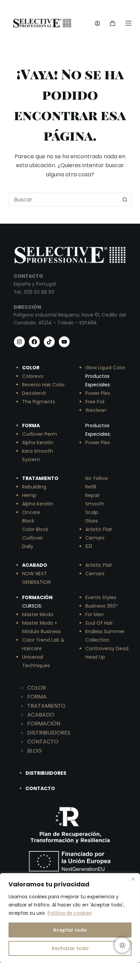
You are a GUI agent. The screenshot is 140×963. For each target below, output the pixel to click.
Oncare (31, 512)
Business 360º (101, 606)
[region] (70, 918)
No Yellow (96, 478)
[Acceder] (97, 23)
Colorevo (32, 376)
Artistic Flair (98, 529)
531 (88, 546)
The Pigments (38, 401)
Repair (92, 495)
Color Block (35, 529)
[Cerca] (133, 879)
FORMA (37, 697)
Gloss (91, 520)
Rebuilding (34, 486)
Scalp (91, 512)
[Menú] (128, 23)
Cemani (94, 537)
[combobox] (64, 199)
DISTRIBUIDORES (48, 733)
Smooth (94, 503)
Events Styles (100, 597)
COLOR (36, 688)
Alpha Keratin (37, 442)
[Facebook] (34, 341)
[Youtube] (64, 341)
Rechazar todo (70, 948)
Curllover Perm (39, 434)
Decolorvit (34, 393)
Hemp (29, 495)
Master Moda (37, 614)
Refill (90, 486)
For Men (94, 614)
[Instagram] (19, 341)
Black (28, 520)
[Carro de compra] (112, 23)
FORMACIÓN (43, 723)
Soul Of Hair (99, 623)
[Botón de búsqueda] (124, 199)
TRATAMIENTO (46, 706)
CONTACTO (42, 741)
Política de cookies (70, 913)
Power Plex (97, 393)
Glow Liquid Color (105, 367)
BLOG (34, 751)
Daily (27, 546)
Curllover (32, 537)
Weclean (95, 410)
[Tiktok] (49, 341)
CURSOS (31, 606)
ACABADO (40, 715)
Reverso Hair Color (43, 384)
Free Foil (94, 401)
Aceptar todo (70, 930)
